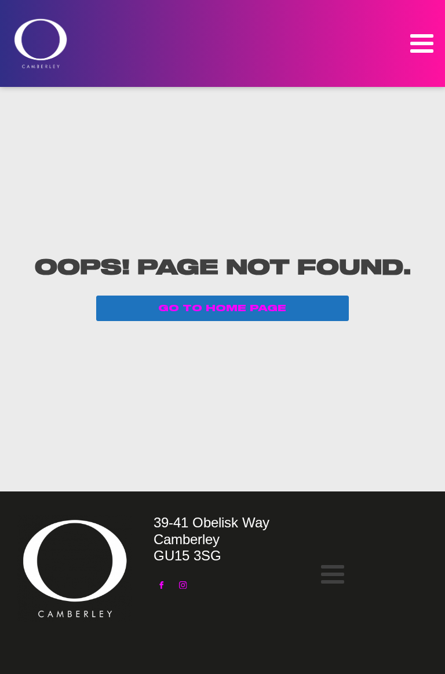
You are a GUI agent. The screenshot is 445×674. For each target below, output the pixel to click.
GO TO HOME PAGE (222, 308)
